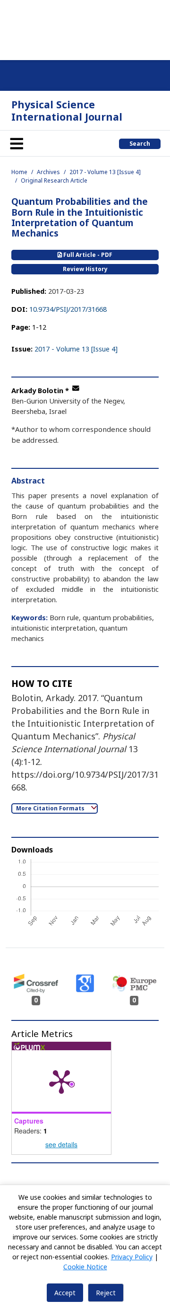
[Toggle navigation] (16, 143)
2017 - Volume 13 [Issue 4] (105, 172)
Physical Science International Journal (66, 110)
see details (61, 1144)
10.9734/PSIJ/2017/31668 (68, 309)
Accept (65, 1292)
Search (139, 144)
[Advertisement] (85, 28)
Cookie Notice (85, 1266)
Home (19, 172)
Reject (106, 1292)
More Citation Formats (51, 808)
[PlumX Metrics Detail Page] (61, 1081)
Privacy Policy (132, 1256)
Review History (85, 269)
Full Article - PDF (87, 255)
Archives (48, 172)
